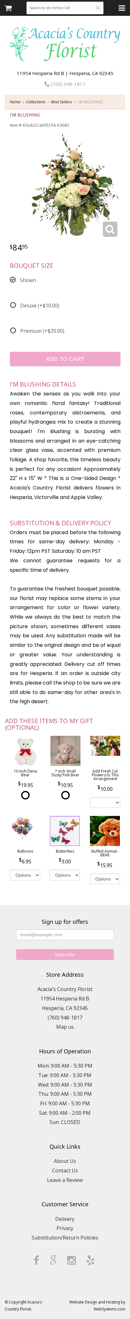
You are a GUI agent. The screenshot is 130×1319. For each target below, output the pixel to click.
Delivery (64, 1218)
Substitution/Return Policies (65, 1237)
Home (14, 101)
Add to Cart (65, 359)
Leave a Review (65, 1180)
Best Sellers (61, 101)
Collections (35, 101)
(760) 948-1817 (68, 84)
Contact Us (65, 1170)
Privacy (64, 1228)
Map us (65, 1026)
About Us (65, 1161)
